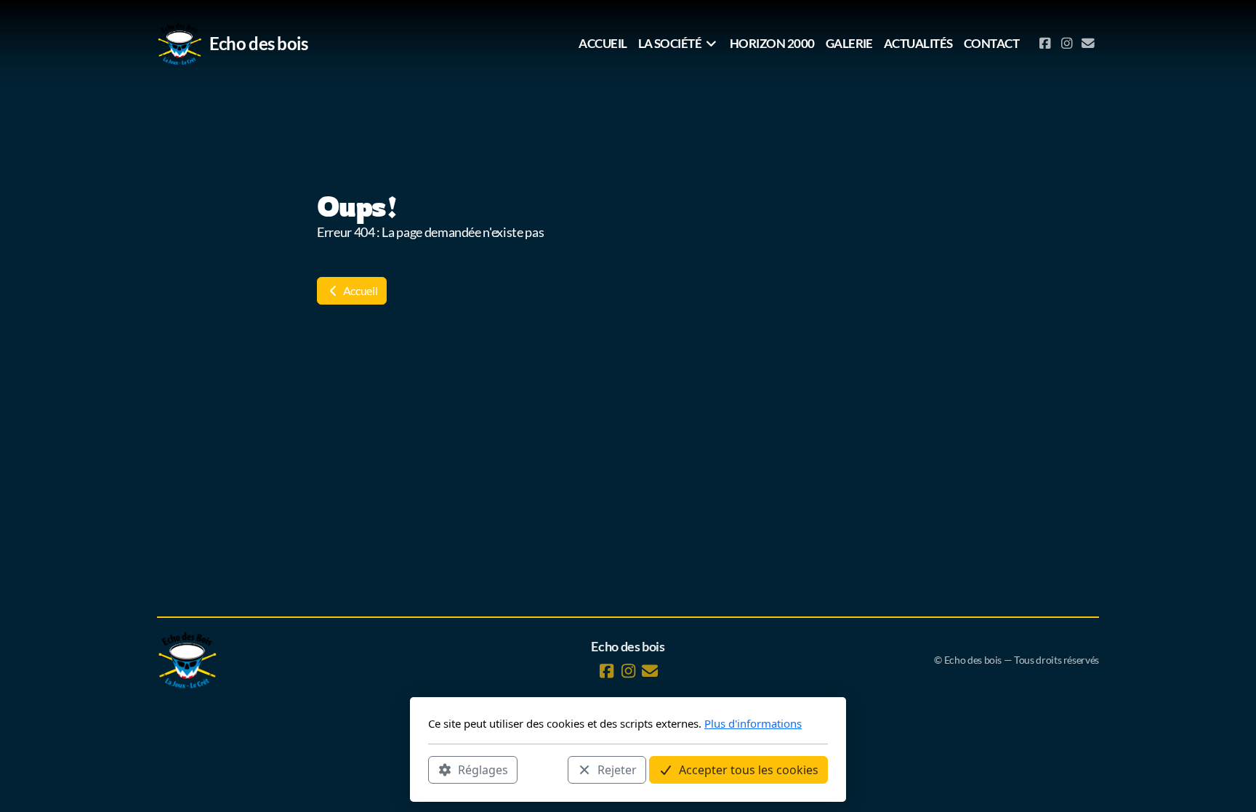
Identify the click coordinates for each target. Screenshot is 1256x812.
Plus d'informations (753, 723)
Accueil (359, 290)
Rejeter (617, 769)
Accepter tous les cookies (748, 769)
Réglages (483, 769)
